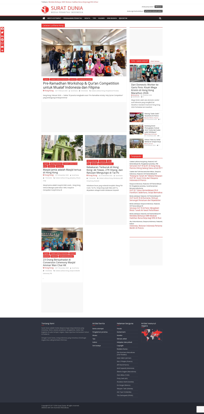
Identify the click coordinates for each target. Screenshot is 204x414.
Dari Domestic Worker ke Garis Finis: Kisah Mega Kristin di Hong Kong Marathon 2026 (144, 89)
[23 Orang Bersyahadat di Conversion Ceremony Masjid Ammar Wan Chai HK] (62, 229)
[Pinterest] (2, 39)
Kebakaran (116, 178)
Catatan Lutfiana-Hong (98, 91)
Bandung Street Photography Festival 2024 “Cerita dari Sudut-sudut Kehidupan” (152, 129)
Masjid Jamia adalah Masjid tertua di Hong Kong (62, 171)
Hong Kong (49, 90)
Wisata (87, 18)
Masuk (159, 7)
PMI (51, 273)
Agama (46, 79)
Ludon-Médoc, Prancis (151, 118)
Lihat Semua (154, 61)
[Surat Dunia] (43, 18)
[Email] (2, 47)
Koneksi (119, 335)
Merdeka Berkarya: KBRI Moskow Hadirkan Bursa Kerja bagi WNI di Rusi (145, 216)
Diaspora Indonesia (136, 184)
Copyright (120, 346)
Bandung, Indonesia (151, 134)
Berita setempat (54, 18)
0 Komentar (84, 91)
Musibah (94, 164)
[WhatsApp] (2, 43)
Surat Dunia (74, 91)
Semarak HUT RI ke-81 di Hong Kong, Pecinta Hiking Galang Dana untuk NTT (146, 167)
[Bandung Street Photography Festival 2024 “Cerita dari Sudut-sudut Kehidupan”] (136, 126)
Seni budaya (112, 18)
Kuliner (101, 18)
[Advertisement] (83, 117)
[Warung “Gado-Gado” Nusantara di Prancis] (136, 114)
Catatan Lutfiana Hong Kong (59, 79)
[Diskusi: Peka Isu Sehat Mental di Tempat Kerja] (136, 140)
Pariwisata (60, 166)
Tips (94, 18)
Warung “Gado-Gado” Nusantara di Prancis (151, 115)
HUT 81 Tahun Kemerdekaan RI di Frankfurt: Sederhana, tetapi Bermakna (146, 191)
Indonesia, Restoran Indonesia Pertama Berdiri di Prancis (146, 226)
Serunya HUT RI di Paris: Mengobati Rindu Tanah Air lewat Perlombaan (144, 209)
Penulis (119, 329)
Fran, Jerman (149, 143)
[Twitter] (2, 32)
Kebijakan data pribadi (124, 342)
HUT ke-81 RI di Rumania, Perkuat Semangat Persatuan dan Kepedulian (145, 199)
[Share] (2, 50)
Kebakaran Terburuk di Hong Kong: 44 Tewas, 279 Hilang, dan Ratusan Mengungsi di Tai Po (105, 169)
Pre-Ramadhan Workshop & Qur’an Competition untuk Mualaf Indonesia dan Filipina (81, 85)
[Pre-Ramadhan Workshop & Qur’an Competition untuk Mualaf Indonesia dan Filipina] (83, 30)
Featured (73, 79)
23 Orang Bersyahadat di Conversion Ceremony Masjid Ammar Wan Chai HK (59, 262)
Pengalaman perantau (73, 18)
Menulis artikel (122, 339)
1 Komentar (48, 178)
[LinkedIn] (2, 36)
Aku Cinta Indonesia (136, 221)
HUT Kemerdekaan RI (150, 174)
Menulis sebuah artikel (154, 11)
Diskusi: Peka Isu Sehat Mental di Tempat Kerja (152, 141)
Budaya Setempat (56, 164)
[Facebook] (2, 29)
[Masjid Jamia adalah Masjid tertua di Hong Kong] (62, 136)
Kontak (124, 18)
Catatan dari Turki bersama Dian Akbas (142, 171)
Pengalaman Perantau (112, 91)
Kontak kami (121, 332)
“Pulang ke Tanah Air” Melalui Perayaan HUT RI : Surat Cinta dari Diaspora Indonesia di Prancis (80, 2)
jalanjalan (72, 178)
